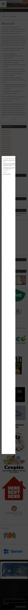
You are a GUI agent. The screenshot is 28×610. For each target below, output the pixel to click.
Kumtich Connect (5, 172)
